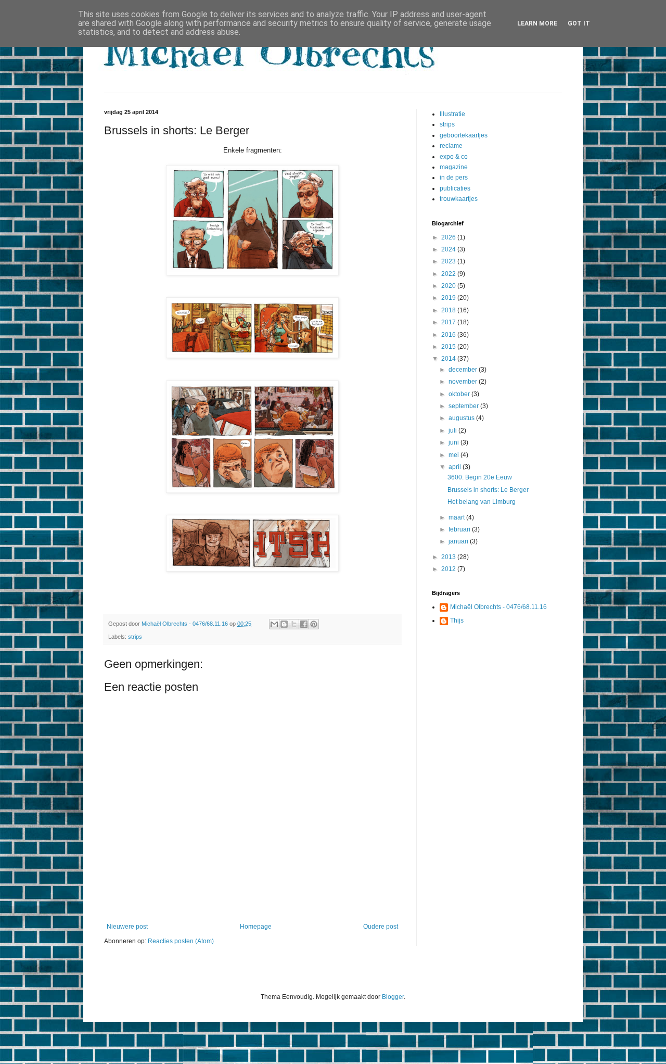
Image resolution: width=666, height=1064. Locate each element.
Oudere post (380, 926)
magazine (454, 167)
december (464, 369)
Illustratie (452, 114)
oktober (460, 394)
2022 (449, 273)
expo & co (454, 156)
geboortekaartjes (464, 135)
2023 (449, 261)
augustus (462, 418)
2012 (449, 569)
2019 (449, 297)
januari (459, 541)
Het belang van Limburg (481, 501)
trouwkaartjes (459, 198)
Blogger (393, 996)
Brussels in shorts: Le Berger (488, 489)
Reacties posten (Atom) (181, 941)
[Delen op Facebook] (304, 624)
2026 (449, 237)
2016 (449, 334)
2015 (449, 346)
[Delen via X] (294, 624)
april (456, 467)
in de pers (454, 177)
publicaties (455, 188)
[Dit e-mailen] (274, 624)
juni (454, 442)
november (464, 381)
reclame (451, 145)
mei (454, 455)
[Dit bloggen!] (284, 624)
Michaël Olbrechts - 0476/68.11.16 (498, 607)
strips (135, 637)
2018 (449, 310)
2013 (449, 557)
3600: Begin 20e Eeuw (479, 477)
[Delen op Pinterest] (314, 624)
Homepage (256, 926)
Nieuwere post (127, 926)
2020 (449, 285)
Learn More (537, 23)
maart (457, 517)
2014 (449, 358)
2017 (449, 322)
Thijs (457, 620)
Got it (579, 23)
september (464, 406)
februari (460, 529)
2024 (449, 249)
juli (453, 430)
